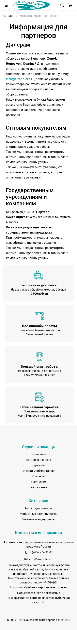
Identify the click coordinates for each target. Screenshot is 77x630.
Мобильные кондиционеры (38, 514)
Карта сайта (38, 487)
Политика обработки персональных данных (38, 587)
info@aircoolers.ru (20, 79)
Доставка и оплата (38, 460)
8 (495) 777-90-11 (41, 552)
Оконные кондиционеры (38, 519)
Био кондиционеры (38, 508)
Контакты (38, 476)
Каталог (8, 15)
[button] (70, 5)
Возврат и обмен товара (38, 471)
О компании (39, 454)
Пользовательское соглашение (38, 593)
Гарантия (38, 465)
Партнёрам (38, 482)
